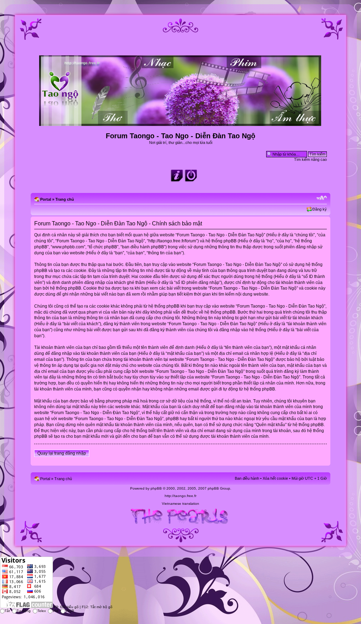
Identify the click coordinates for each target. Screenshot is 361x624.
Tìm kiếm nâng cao (310, 159)
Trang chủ (64, 199)
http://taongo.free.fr (180, 496)
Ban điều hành (247, 478)
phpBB (156, 488)
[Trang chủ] (181, 123)
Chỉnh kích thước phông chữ (322, 198)
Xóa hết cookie (275, 478)
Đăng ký (319, 209)
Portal (45, 199)
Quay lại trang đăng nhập (61, 453)
